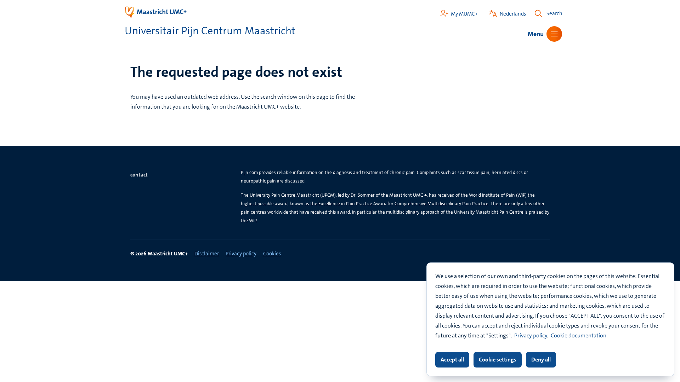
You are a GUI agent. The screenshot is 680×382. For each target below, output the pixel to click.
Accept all (452, 359)
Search (554, 13)
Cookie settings (497, 359)
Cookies (272, 253)
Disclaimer (206, 253)
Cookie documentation (578, 335)
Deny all (541, 359)
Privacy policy (530, 335)
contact (139, 174)
